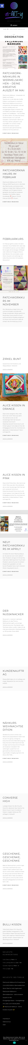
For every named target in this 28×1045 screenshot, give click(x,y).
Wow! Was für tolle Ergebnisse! (12, 988)
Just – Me (19, 962)
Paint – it (13, 959)
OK (14, 1042)
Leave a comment (8, 369)
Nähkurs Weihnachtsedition (13, 726)
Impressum (6, 1018)
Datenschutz (7, 1021)
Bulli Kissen (12, 924)
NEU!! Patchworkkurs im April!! (14, 545)
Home (5, 29)
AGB (4, 1024)
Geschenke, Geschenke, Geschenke (11, 857)
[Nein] (26, 1040)
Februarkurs (13, 238)
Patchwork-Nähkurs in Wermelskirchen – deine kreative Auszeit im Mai (13, 994)
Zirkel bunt (12, 358)
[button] (2, 6)
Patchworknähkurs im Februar (14, 174)
